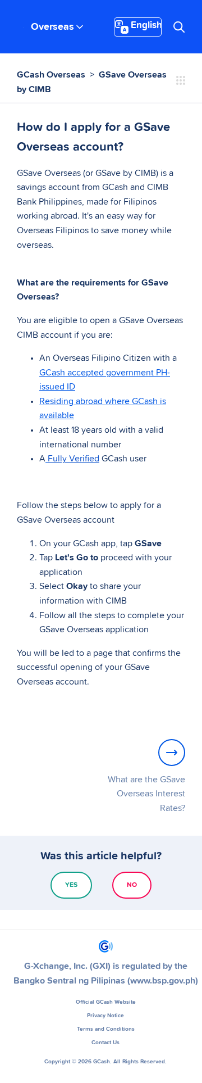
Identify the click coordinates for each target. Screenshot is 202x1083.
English (146, 25)
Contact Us (105, 1042)
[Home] (106, 946)
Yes (71, 885)
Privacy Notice (105, 1015)
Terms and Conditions (106, 1029)
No (132, 885)
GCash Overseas (51, 74)
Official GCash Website (106, 1002)
